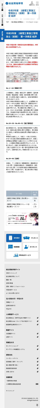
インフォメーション (32, 22)
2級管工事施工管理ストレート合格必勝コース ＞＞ (18, 205)
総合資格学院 (14, 3)
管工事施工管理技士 (17, 22)
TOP (7, 22)
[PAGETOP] (37, 405)
